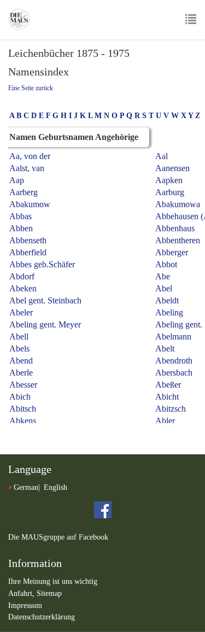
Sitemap (49, 593)
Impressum (25, 605)
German (26, 487)
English (55, 487)
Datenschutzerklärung (41, 617)
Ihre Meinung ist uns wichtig (52, 581)
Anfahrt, (22, 593)
